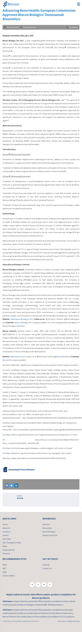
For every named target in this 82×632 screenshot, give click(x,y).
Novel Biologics (49, 532)
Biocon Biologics (22, 323)
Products (6, 553)
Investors (6, 532)
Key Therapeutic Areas (12, 543)
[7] (60, 256)
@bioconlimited (61, 357)
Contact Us (47, 568)
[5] (49, 244)
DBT (4, 568)
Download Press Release (21, 469)
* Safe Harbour (7, 621)
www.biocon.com (17, 357)
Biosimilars (47, 528)
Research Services (50, 535)
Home (5, 524)
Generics (46, 524)
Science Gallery (9, 576)
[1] (30, 87)
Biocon (5, 360)
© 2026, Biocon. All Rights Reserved (68, 621)
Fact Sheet (7, 539)
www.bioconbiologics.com (22, 319)
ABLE (5, 565)
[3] (78, 229)
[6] (40, 253)
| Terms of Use (34, 621)
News (5, 546)
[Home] (11, 4)
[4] (41, 236)
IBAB (5, 572)
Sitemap (46, 565)
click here (21, 326)
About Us (6, 528)
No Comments (73, 27)
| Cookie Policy (25, 621)
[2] (38, 225)
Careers (6, 535)
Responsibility (9, 550)
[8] (51, 259)
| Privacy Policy (16, 621)
